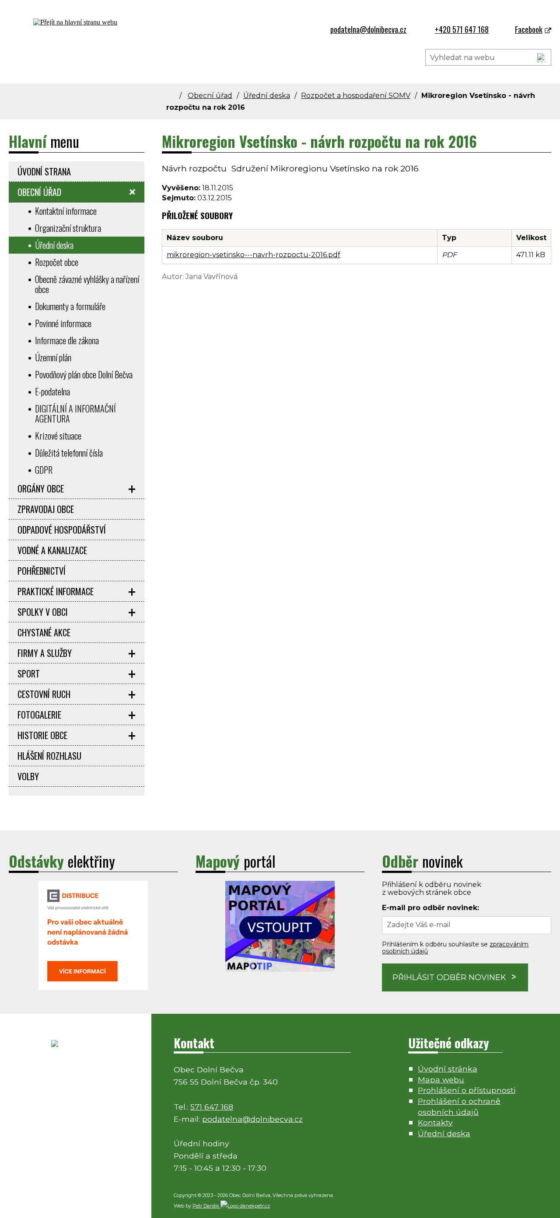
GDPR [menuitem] (43, 469)
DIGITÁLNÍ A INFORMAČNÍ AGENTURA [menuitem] (75, 413)
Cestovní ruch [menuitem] (44, 694)
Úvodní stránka (447, 1068)
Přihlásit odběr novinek (449, 977)
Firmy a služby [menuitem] (45, 653)
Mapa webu (441, 1079)
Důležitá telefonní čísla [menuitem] (69, 452)
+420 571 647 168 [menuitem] (462, 29)
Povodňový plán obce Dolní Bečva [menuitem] (84, 374)
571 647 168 (211, 1106)
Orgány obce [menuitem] (41, 488)
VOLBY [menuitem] (28, 776)
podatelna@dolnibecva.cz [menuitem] (368, 29)
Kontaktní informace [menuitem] (66, 210)
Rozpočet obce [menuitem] (56, 262)
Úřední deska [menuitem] (54, 244)
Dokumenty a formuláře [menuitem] (70, 306)
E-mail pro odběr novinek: (430, 908)
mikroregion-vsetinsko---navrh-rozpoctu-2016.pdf (253, 255)
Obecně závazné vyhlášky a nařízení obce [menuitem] (87, 284)
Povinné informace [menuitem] (63, 323)
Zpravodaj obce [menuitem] (46, 509)
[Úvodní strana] (176, 95)
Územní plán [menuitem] (53, 357)
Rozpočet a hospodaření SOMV (355, 95)
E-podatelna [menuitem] (52, 391)
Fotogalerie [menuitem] (39, 714)
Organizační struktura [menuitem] (68, 227)
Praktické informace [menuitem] (56, 591)
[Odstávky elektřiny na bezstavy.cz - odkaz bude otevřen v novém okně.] (93, 988)
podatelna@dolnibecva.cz (252, 1119)
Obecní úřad (210, 95)
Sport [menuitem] (29, 673)
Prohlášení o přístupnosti (466, 1090)
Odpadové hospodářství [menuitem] (62, 529)
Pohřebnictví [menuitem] (42, 570)
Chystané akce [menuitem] (44, 632)
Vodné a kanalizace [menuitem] (52, 550)
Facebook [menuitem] (528, 29)
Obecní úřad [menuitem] (39, 192)
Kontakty (435, 1122)
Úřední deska (266, 95)
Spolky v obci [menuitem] (43, 611)
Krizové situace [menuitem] (58, 435)
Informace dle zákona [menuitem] (67, 340)
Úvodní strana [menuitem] (44, 171)
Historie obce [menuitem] (42, 735)
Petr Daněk (206, 1206)
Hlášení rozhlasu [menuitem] (49, 755)
